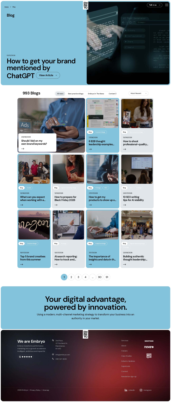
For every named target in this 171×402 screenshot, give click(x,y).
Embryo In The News (96, 93)
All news (60, 93)
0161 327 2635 (61, 359)
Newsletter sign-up (128, 376)
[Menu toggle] (166, 5)
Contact (124, 371)
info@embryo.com (63, 354)
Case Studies (126, 356)
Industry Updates (128, 361)
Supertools (125, 366)
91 (107, 277)
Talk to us (153, 5)
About (123, 346)
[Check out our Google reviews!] (25, 357)
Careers (124, 351)
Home (7, 7)
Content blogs (114, 93)
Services (124, 340)
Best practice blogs (75, 93)
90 (99, 277)
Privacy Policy (35, 390)
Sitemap (45, 390)
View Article (46, 75)
